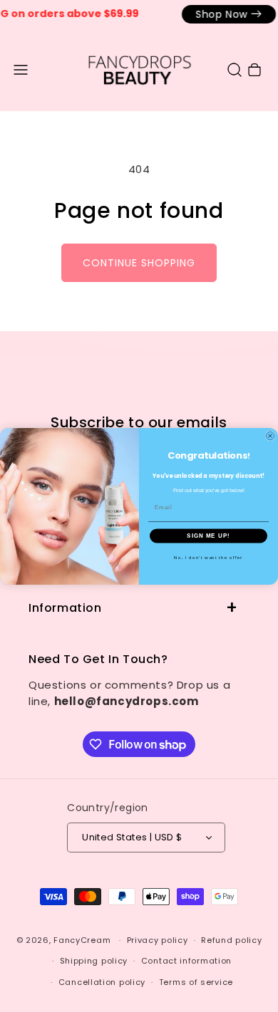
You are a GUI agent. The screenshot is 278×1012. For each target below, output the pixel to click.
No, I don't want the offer (208, 556)
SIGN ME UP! (208, 535)
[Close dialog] (270, 436)
